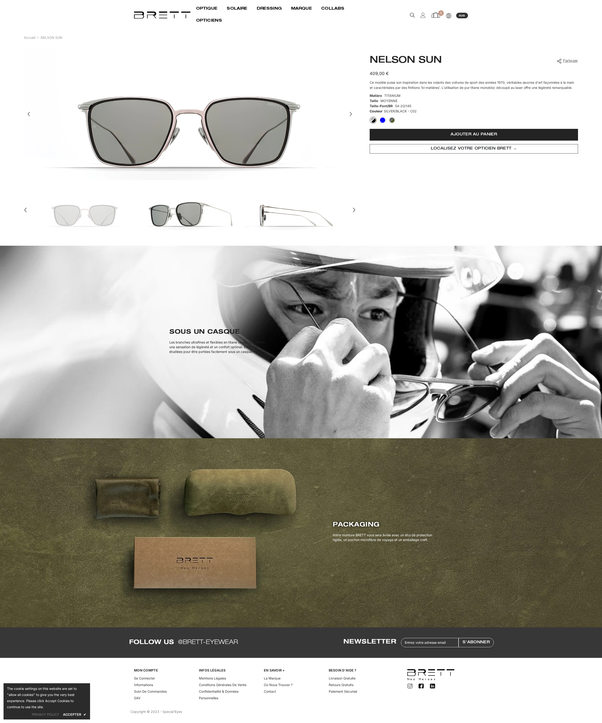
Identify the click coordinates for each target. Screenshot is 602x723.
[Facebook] (422, 686)
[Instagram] (410, 686)
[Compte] (423, 15)
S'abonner (476, 642)
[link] (301, 342)
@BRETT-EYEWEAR (208, 643)
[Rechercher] (412, 15)
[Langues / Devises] (449, 16)
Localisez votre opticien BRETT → (474, 149)
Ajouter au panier (474, 135)
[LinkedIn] (433, 686)
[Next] (351, 114)
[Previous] (28, 114)
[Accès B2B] (462, 15)
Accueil (29, 38)
